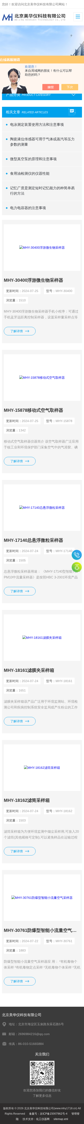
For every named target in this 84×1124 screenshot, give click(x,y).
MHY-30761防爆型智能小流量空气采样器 (42, 930)
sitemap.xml (61, 1119)
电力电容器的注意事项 (28, 208)
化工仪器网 (43, 1119)
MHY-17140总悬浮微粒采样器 (33, 540)
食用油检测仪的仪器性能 (30, 173)
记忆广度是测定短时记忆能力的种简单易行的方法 (42, 190)
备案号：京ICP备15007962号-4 (48, 1113)
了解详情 (16, 331)
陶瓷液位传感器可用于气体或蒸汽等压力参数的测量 (42, 141)
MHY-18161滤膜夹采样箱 (29, 670)
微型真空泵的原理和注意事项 (33, 159)
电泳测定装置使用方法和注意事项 (37, 124)
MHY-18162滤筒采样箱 (27, 800)
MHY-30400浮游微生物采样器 (33, 280)
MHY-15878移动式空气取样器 (33, 410)
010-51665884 (77, 555)
